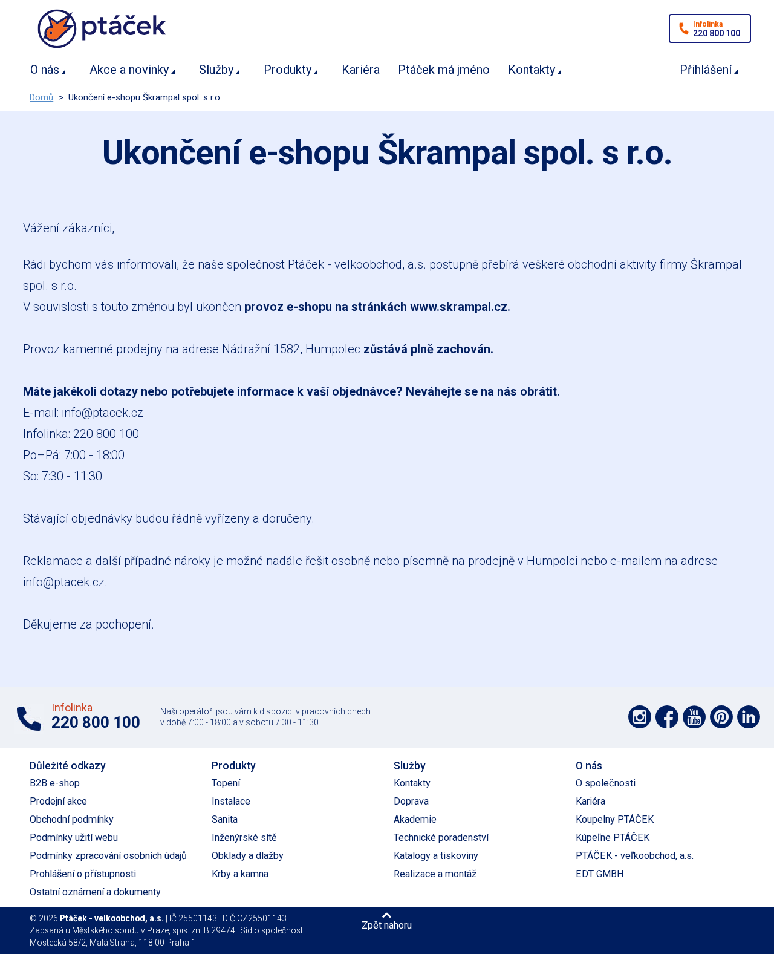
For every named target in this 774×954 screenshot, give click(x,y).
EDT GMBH (600, 874)
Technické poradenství (441, 837)
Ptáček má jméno (444, 69)
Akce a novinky (129, 69)
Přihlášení (706, 69)
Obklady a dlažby (248, 855)
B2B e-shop (55, 783)
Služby (216, 69)
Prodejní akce (58, 801)
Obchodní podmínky (72, 819)
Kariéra (361, 69)
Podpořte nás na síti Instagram (639, 716)
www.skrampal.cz (458, 306)
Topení (226, 783)
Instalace (231, 801)
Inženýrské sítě (244, 837)
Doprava (411, 801)
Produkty (287, 69)
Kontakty (531, 69)
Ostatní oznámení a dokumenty (95, 892)
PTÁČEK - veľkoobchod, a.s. (635, 855)
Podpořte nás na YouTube (694, 716)
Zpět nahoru (387, 925)
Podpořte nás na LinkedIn (748, 716)
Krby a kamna (240, 874)
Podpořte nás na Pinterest (721, 716)
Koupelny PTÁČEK (615, 819)
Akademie (415, 819)
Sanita (225, 819)
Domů (41, 97)
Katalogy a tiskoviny (436, 855)
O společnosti (606, 783)
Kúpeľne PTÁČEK (612, 837)
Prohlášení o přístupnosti (83, 874)
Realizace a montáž (435, 874)
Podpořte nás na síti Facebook (666, 716)
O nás (44, 69)
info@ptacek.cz (102, 412)
